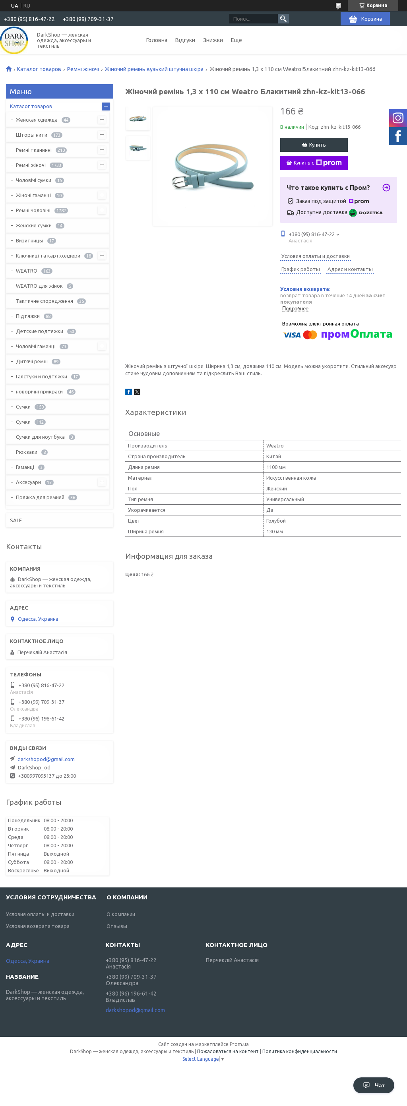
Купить (317, 144)
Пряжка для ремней (40, 497)
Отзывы (117, 926)
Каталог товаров (39, 69)
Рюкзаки (26, 452)
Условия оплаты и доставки (40, 914)
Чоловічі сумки (33, 180)
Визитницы (29, 240)
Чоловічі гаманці (36, 346)
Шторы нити (31, 135)
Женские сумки (34, 225)
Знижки (213, 40)
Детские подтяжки (39, 331)
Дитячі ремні (32, 361)
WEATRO (26, 270)
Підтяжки (28, 316)
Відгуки (185, 40)
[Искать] (283, 18)
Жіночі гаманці (33, 195)
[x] (137, 393)
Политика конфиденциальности (299, 1051)
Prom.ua (239, 1044)
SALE (16, 520)
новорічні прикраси (39, 391)
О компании (121, 914)
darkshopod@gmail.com (46, 759)
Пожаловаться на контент (228, 1051)
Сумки (23, 406)
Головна (156, 40)
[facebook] (128, 393)
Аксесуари (28, 482)
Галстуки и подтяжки (41, 376)
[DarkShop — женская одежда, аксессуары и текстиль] (14, 40)
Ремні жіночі (83, 69)
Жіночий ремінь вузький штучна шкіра (154, 69)
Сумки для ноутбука (40, 437)
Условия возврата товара (38, 926)
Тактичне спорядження (44, 301)
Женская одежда (37, 119)
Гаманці (25, 467)
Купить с (304, 162)
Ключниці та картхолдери (48, 255)
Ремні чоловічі (33, 210)
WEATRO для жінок (39, 286)
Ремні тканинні (34, 150)
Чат (380, 1085)
